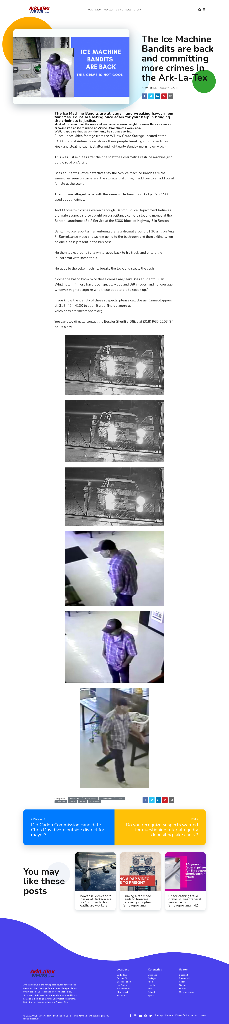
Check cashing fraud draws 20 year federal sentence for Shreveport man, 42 (184, 901)
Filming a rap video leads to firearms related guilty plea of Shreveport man (138, 901)
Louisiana (61, 802)
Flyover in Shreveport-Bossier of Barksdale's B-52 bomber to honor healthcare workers (95, 901)
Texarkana (122, 995)
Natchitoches (123, 988)
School (151, 992)
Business (152, 974)
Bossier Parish (90, 798)
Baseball (183, 974)
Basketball (184, 978)
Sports (119, 10)
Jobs (150, 988)
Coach (182, 981)
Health (151, 985)
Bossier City (74, 798)
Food (150, 981)
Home (90, 10)
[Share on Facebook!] (144, 96)
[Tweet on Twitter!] (151, 96)
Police (82, 802)
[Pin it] (164, 96)
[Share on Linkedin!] (157, 96)
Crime (120, 798)
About (98, 10)
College (152, 978)
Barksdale (122, 974)
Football (183, 988)
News (128, 10)
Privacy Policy (182, 1015)
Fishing (182, 985)
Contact (108, 10)
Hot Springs (123, 985)
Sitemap (138, 10)
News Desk (149, 88)
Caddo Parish (107, 798)
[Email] (170, 96)
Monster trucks (186, 992)
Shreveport (94, 802)
